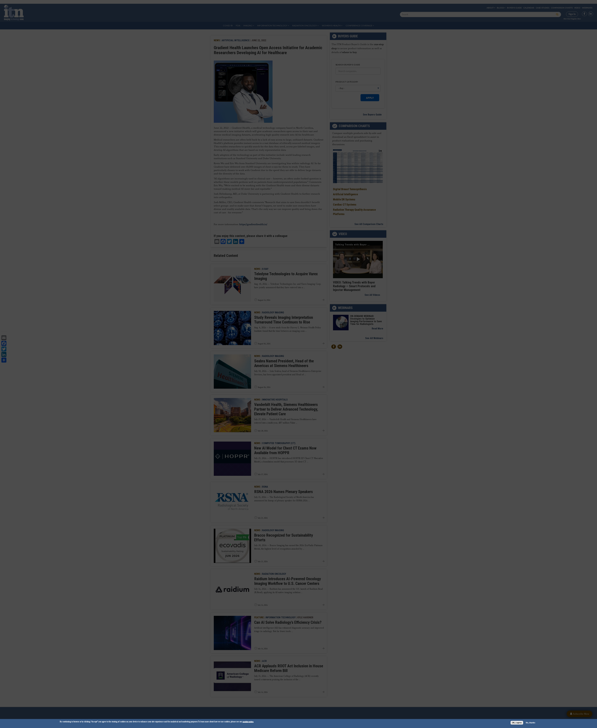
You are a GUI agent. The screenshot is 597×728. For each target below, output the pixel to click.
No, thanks (530, 723)
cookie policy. (248, 721)
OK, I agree (517, 723)
